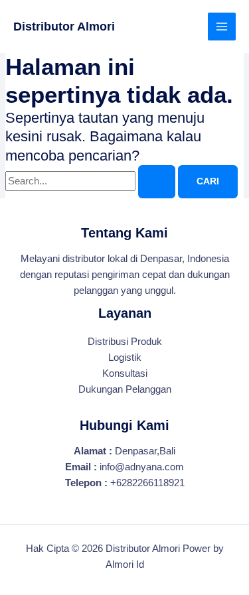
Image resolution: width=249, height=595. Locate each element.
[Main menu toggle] (222, 26)
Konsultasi (124, 373)
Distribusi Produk (125, 341)
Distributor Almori (64, 26)
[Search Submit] (156, 181)
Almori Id (125, 564)
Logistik (124, 357)
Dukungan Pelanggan (124, 389)
